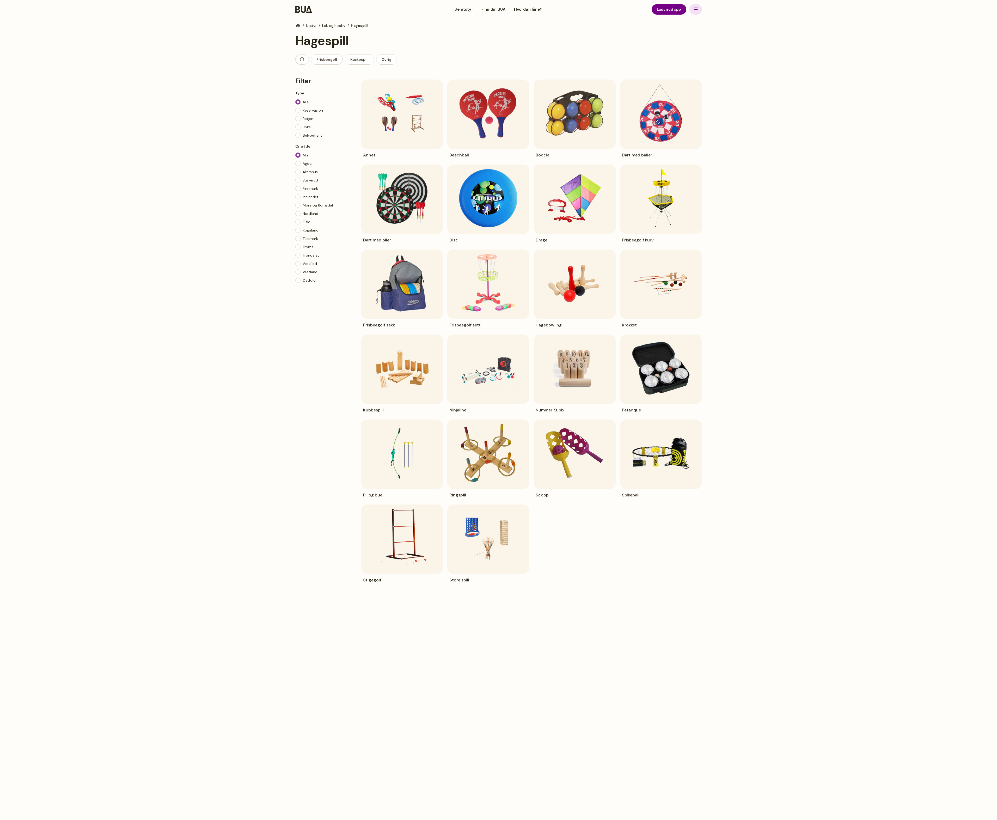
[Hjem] (298, 25)
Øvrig (387, 59)
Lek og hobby (333, 25)
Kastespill (359, 59)
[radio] (298, 102)
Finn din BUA (493, 9)
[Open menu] (695, 9)
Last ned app (669, 9)
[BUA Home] (303, 9)
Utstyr (311, 25)
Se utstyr (464, 9)
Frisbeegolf (326, 59)
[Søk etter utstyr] (302, 59)
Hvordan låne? (528, 9)
